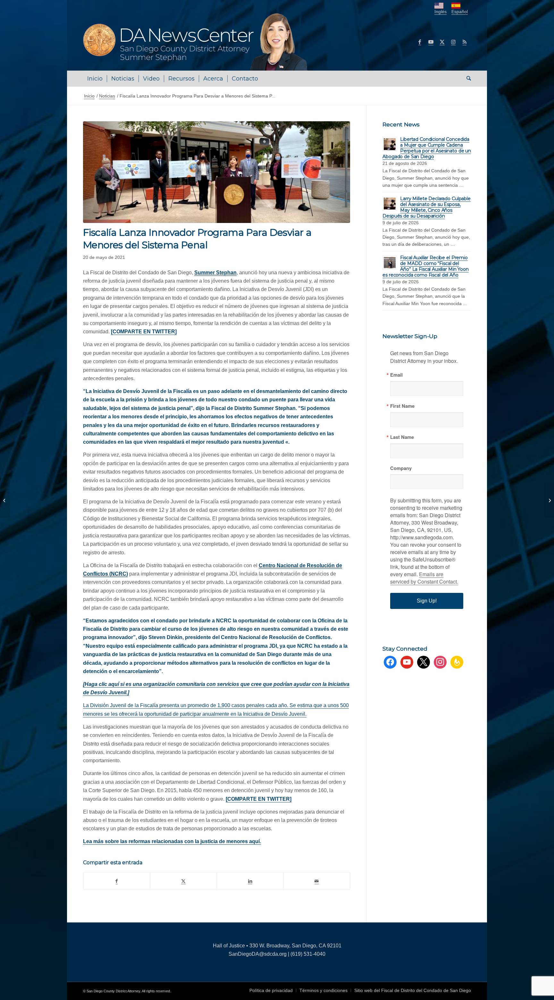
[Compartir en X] (183, 881)
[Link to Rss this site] (464, 42)
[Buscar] (466, 79)
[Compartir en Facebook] (116, 881)
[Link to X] (442, 42)
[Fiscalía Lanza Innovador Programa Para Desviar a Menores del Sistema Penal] (216, 172)
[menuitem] (95, 79)
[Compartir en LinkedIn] (250, 881)
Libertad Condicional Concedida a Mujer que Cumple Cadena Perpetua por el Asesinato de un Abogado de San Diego (426, 147)
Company (401, 468)
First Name (402, 406)
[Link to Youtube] (431, 42)
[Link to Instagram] (453, 42)
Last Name (402, 437)
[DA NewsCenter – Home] (196, 42)
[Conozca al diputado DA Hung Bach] (5, 500)
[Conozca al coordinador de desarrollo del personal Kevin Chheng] (549, 500)
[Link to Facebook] (419, 42)
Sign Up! (427, 600)
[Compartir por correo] (316, 881)
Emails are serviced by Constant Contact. (424, 577)
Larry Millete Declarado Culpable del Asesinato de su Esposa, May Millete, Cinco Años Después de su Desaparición (426, 207)
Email (396, 374)
